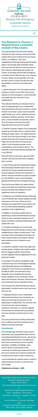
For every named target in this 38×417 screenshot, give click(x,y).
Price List (22, 400)
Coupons (25, 395)
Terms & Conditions (10, 400)
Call (19, 414)
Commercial (26, 393)
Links (19, 403)
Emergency (16, 395)
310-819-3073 (19, 16)
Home (9, 393)
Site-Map (30, 400)
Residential (16, 393)
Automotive (7, 395)
